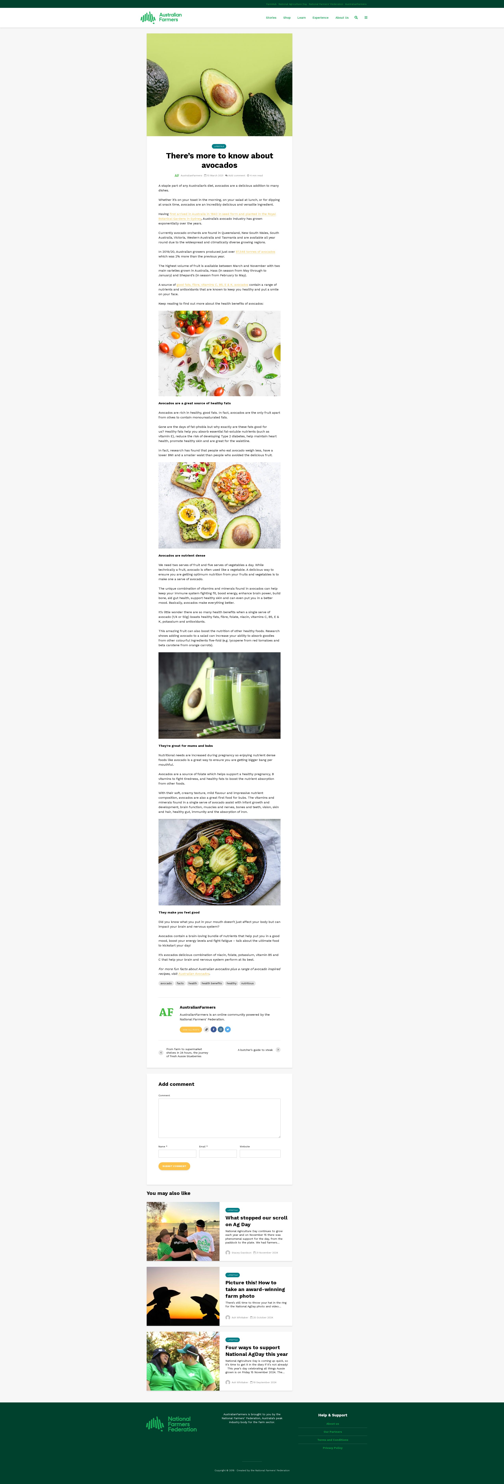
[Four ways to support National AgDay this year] (183, 1361)
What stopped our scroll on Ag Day (256, 1221)
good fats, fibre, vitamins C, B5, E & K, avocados (212, 285)
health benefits (212, 983)
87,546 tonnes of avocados (255, 252)
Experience (321, 17)
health (193, 983)
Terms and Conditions (332, 1439)
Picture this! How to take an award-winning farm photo (255, 1289)
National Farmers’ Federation (326, 4)
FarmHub (271, 4)
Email (203, 1146)
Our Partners (333, 1431)
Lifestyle (219, 146)
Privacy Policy (333, 1447)
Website (245, 1146)
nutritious (247, 983)
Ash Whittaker (239, 1317)
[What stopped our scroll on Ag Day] (183, 1231)
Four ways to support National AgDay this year (256, 1350)
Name (162, 1146)
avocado (166, 983)
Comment (164, 1095)
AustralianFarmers (356, 4)
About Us (342, 17)
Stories (271, 17)
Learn (301, 17)
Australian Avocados (193, 974)
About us (332, 1423)
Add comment (236, 175)
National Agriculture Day (293, 4)
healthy (231, 983)
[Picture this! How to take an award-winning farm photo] (183, 1296)
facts (180, 983)
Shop (287, 17)
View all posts (191, 1030)
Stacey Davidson (241, 1252)
